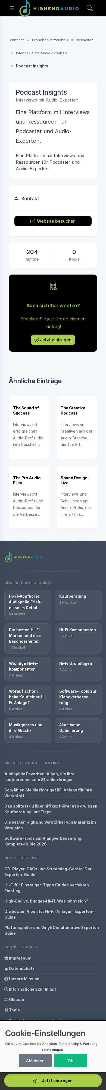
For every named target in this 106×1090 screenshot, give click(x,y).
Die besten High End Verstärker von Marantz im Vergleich (50, 825)
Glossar (16, 999)
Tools (14, 1010)
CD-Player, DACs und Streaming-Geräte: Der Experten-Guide (48, 871)
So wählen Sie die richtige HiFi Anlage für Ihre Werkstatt (48, 793)
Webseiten (84, 40)
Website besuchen (56, 221)
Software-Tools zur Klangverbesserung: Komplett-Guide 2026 (43, 841)
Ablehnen (35, 1060)
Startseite (17, 40)
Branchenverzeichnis (50, 40)
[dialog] (53, 1046)
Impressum (20, 958)
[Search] (90, 8)
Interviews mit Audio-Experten (41, 53)
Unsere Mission (23, 978)
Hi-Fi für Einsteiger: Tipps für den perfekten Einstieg (46, 888)
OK (71, 1060)
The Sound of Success (26, 410)
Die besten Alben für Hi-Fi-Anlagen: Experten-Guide (49, 914)
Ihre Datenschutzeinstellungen (39, 1020)
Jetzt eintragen (55, 340)
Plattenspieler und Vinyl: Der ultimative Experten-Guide (52, 930)
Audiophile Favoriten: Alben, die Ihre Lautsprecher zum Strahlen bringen (39, 777)
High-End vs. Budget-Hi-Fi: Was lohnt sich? (46, 901)
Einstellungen (52, 1050)
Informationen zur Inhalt (32, 989)
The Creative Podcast (73, 410)
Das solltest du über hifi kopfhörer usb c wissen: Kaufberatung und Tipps (51, 809)
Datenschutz (21, 968)
